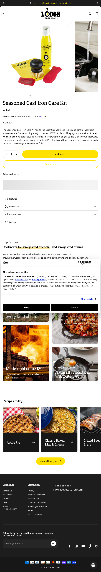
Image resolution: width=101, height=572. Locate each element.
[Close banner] (97, 263)
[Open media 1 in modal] (69, 25)
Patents (31, 510)
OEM (5, 502)
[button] (93, 565)
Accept (74, 307)
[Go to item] (30, 96)
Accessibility (33, 498)
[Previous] (4, 3)
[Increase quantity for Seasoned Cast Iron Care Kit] (17, 154)
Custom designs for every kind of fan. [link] (23, 314)
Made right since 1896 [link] (25, 368)
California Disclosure (37, 502)
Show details (87, 299)
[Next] (97, 3)
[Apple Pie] (21, 429)
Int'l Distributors (35, 514)
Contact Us (7, 491)
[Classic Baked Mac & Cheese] (59, 429)
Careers (6, 498)
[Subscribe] (53, 543)
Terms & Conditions (36, 495)
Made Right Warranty (37, 506)
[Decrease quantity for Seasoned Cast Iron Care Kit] (6, 154)
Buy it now (51, 164)
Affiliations (7, 495)
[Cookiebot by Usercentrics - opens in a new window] (79, 263)
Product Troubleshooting (10, 507)
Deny (26, 307)
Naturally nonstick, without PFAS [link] (72, 374)
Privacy (31, 491)
